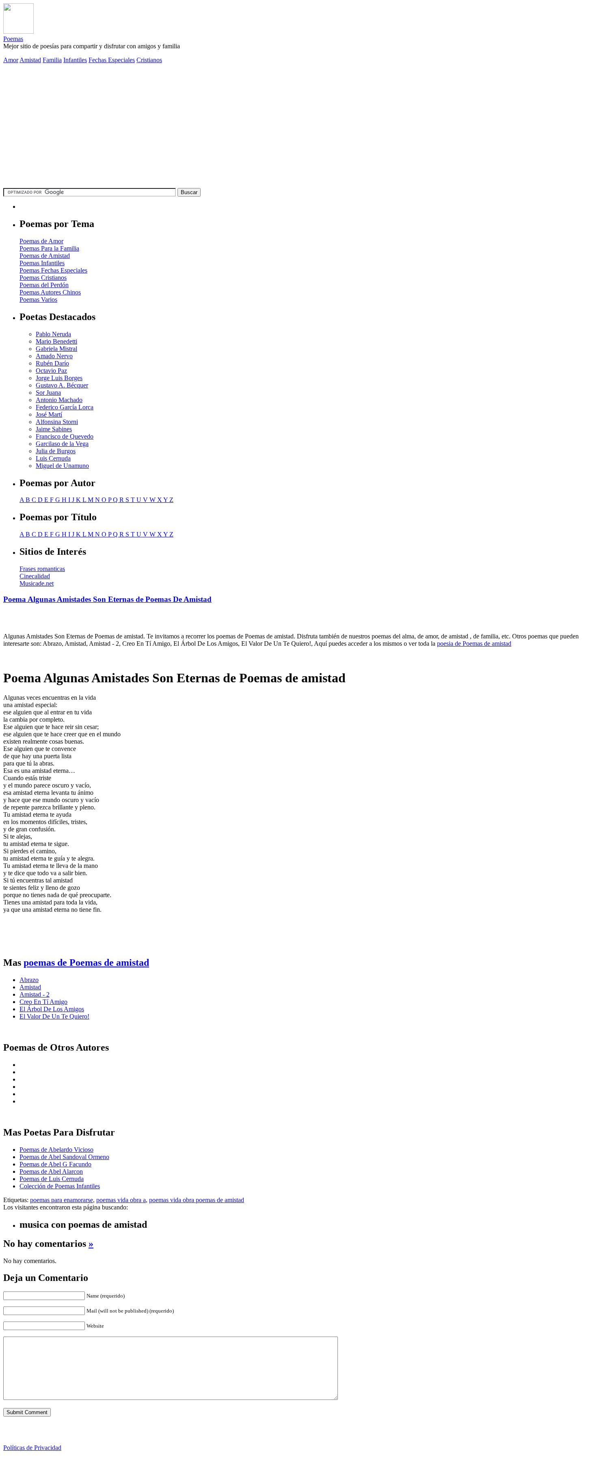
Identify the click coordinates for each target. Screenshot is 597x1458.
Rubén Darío (52, 363)
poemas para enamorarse (61, 1199)
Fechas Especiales (112, 59)
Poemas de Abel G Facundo (55, 1164)
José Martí (49, 414)
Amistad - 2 (34, 994)
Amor (10, 59)
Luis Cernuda (53, 458)
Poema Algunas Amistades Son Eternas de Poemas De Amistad (107, 599)
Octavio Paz (51, 370)
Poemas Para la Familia (49, 248)
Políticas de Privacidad (32, 1447)
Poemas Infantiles (42, 263)
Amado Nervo (54, 356)
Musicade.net (36, 583)
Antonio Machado (59, 399)
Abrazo (29, 979)
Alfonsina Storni (57, 421)
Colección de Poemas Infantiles (59, 1186)
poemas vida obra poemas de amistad (196, 1199)
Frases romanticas (42, 568)
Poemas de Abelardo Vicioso (56, 1149)
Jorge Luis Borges (59, 377)
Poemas (13, 38)
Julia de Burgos (56, 451)
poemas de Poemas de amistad (86, 962)
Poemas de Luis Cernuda (51, 1178)
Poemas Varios (38, 299)
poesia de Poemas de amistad (474, 643)
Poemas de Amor (41, 241)
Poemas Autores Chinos (50, 292)
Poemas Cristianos (43, 277)
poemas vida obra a (121, 1199)
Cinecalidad (34, 576)
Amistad (30, 59)
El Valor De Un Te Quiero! (54, 1016)
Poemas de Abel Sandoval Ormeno (64, 1156)
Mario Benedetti (56, 341)
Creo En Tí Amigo (43, 1001)
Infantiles (75, 59)
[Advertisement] (298, 127)
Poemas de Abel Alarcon (51, 1171)
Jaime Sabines (54, 429)
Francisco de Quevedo (64, 436)
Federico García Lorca (64, 407)
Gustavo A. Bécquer (62, 385)
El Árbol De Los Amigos (51, 1009)
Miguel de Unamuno (62, 465)
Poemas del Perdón (44, 284)
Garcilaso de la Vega (62, 443)
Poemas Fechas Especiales (53, 270)
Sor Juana (48, 392)
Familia (52, 59)
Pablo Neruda (53, 334)
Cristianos (149, 59)
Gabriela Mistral (56, 348)
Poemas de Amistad (44, 255)
